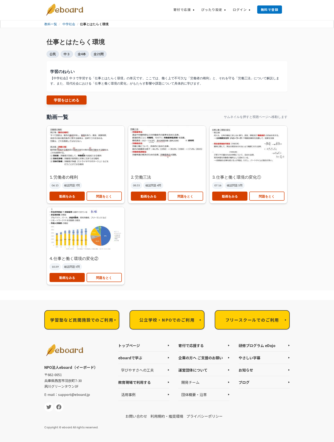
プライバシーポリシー (204, 416)
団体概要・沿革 (194, 394)
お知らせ (246, 370)
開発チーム (190, 382)
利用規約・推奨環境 (166, 416)
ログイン (240, 9)
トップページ (129, 345)
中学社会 (68, 24)
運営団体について (192, 370)
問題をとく (104, 196)
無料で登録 (269, 9)
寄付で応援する (191, 345)
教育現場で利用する (134, 382)
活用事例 (128, 394)
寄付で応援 (182, 9)
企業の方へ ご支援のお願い (200, 357)
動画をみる (67, 196)
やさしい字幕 (249, 357)
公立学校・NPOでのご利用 (166, 320)
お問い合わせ (136, 416)
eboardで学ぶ (130, 357)
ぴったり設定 (211, 9)
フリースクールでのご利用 (252, 320)
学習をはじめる (66, 100)
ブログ (244, 382)
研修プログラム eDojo (257, 345)
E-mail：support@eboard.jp (67, 394)
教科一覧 (50, 24)
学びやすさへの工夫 (137, 370)
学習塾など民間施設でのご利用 (81, 320)
